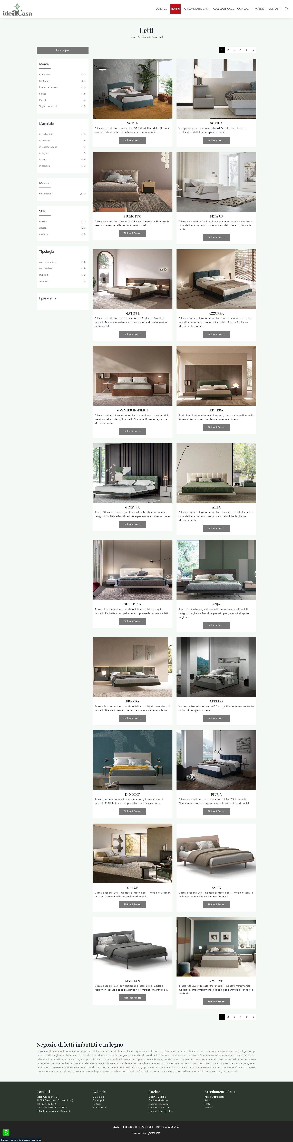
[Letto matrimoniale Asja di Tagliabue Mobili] (216, 570)
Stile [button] (42, 211)
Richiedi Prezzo (132, 140)
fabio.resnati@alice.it (57, 1111)
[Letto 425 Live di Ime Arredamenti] (216, 947)
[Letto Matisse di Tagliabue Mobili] (132, 279)
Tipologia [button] (46, 251)
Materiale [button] (46, 123)
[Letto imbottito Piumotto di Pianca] (132, 182)
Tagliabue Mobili (62, 106)
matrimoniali (62, 193)
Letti (161, 37)
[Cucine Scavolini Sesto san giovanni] (175, 9)
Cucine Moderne (158, 1100)
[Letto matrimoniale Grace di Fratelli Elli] (132, 853)
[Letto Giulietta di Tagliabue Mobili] (132, 570)
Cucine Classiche (159, 1104)
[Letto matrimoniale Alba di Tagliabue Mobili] (216, 473)
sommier (62, 281)
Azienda (161, 9)
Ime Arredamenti (62, 87)
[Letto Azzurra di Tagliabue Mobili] (216, 279)
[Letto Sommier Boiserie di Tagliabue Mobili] (132, 376)
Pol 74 (62, 100)
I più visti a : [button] (48, 298)
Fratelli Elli (62, 74)
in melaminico (62, 134)
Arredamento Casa (197, 9)
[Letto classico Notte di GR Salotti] (132, 89)
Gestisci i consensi (31, 1139)
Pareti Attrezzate (214, 1096)
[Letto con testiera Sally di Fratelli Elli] (216, 853)
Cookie (14, 1139)
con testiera (62, 268)
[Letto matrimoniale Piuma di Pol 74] (216, 760)
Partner (260, 9)
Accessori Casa (223, 9)
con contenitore (62, 262)
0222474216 (49, 1104)
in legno (62, 153)
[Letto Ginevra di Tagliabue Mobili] (132, 473)
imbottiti (62, 274)
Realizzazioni (100, 1107)
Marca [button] (44, 64)
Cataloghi (244, 9)
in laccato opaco (62, 147)
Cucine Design (157, 1096)
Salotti (208, 1100)
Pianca (62, 93)
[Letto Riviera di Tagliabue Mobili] (216, 376)
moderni (62, 234)
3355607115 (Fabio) (55, 1107)
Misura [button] (44, 183)
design (62, 228)
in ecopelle (62, 140)
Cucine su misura (159, 1107)
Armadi (208, 1107)
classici (62, 221)
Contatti (274, 9)
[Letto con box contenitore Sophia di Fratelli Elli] (216, 89)
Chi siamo (98, 1096)
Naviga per (62, 50)
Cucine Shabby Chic (161, 1111)
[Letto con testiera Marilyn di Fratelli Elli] (132, 947)
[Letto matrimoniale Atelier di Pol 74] (216, 667)
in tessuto (62, 166)
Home (133, 37)
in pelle (62, 159)
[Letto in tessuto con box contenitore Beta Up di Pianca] (216, 182)
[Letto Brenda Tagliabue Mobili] (132, 667)
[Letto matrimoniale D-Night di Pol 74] (132, 760)
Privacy (4, 1139)
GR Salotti (62, 81)
